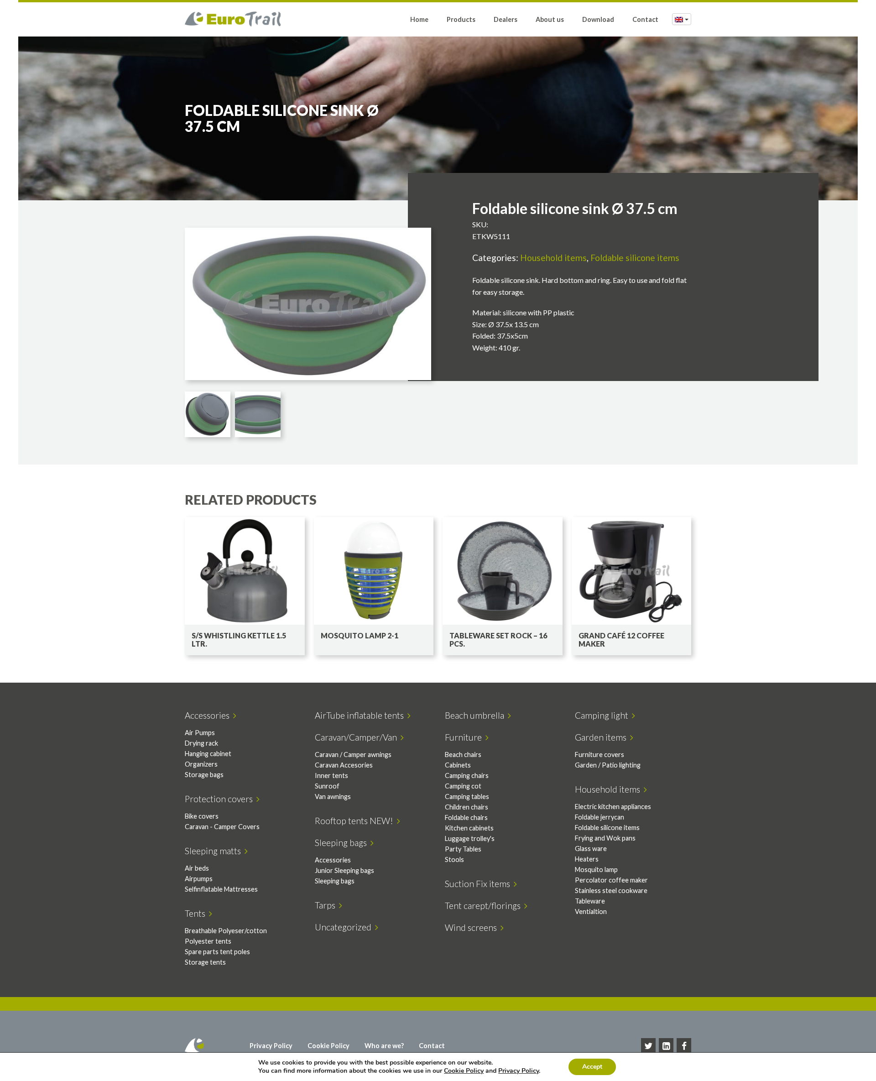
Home (419, 19)
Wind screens (473, 927)
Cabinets (458, 765)
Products (461, 19)
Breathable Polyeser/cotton (226, 931)
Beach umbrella (476, 715)
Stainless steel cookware (611, 890)
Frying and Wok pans (605, 838)
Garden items (602, 737)
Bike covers (202, 816)
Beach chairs (463, 754)
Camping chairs (467, 775)
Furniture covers (599, 754)
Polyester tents (208, 941)
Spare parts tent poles (217, 952)
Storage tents (205, 962)
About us (550, 19)
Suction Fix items (479, 883)
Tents (197, 913)
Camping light (603, 715)
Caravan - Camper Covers (222, 826)
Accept (592, 1066)
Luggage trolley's (470, 838)
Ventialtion (591, 911)
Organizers (201, 764)
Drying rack (201, 743)
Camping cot (463, 786)
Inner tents (331, 775)
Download (598, 19)
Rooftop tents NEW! (356, 820)
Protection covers (220, 799)
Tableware (590, 901)
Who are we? (384, 1046)
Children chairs (466, 807)
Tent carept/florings (484, 905)
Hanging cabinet (208, 753)
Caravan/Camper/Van (358, 737)
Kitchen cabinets (469, 828)
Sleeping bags (342, 842)
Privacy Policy (271, 1046)
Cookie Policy (328, 1046)
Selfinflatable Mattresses (221, 889)
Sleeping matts (215, 851)
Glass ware (591, 848)
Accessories (209, 715)
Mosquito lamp (596, 869)
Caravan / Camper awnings (353, 754)
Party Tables (463, 849)
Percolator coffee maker (611, 880)
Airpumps (199, 879)
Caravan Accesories (344, 765)
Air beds (197, 868)
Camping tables (467, 796)
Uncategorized (345, 927)
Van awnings (333, 796)
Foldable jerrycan (599, 817)
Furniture (465, 737)
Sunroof (327, 786)
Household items (553, 257)
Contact (645, 19)
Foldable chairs (466, 817)
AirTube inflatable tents (361, 715)
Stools (454, 859)
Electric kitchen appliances (613, 806)
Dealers (505, 19)
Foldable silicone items (634, 257)
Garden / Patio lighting (608, 765)
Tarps (327, 905)
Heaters (587, 859)
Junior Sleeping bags (344, 870)
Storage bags (204, 774)
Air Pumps (200, 732)
